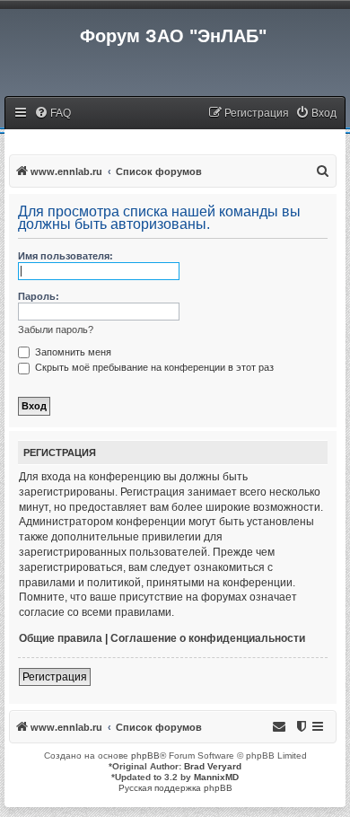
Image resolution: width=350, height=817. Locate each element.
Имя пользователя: (65, 255)
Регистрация (54, 677)
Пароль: (38, 296)
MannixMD (216, 777)
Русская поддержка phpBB (175, 788)
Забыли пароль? (55, 329)
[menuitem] (52, 113)
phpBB (145, 755)
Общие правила (60, 638)
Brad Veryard (212, 766)
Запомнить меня (71, 352)
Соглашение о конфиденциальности (207, 638)
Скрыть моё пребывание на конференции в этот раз (153, 367)
